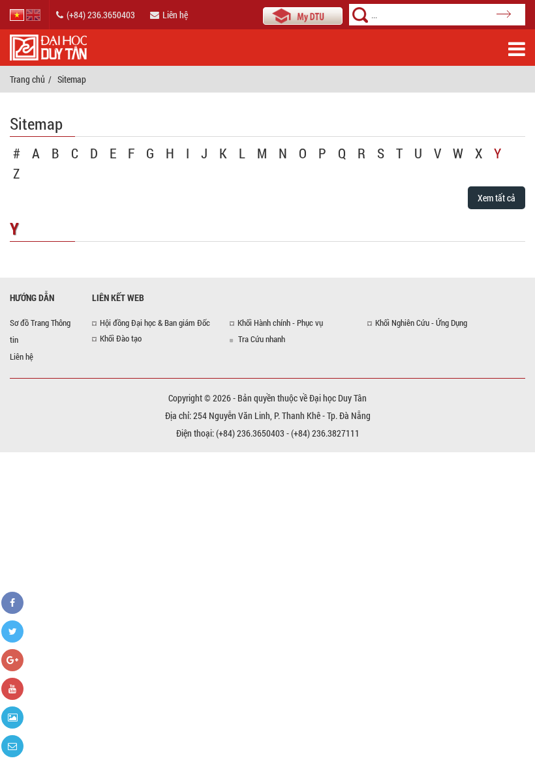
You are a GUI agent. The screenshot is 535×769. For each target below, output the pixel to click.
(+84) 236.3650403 (101, 14)
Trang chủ (27, 79)
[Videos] (12, 689)
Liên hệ (175, 14)
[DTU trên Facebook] (12, 603)
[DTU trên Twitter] (12, 631)
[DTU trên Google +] (12, 660)
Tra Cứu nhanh (261, 339)
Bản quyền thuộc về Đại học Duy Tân (302, 398)
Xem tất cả (496, 198)
